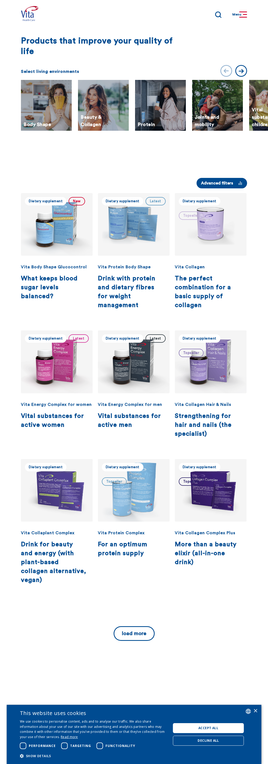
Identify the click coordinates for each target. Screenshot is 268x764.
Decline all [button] (208, 740)
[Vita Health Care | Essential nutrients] (29, 14)
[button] (93, 756)
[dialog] (134, 734)
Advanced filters (217, 183)
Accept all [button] (208, 728)
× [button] (255, 711)
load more (134, 633)
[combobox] (248, 711)
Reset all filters (167, 183)
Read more (69, 737)
